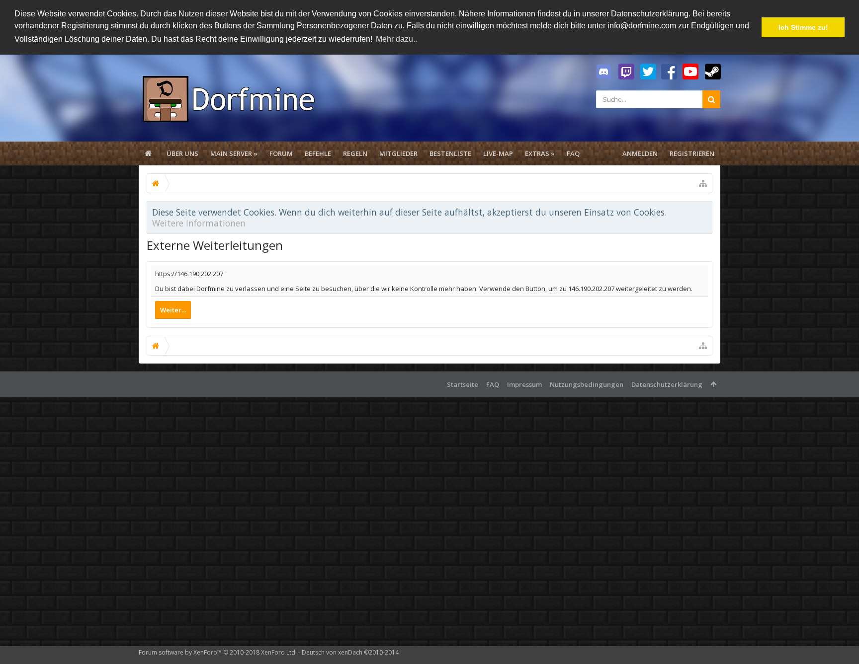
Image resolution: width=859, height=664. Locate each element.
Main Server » (234, 153)
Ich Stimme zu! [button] (803, 27)
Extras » (540, 153)
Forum (281, 153)
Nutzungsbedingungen (586, 384)
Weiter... (173, 309)
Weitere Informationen (199, 223)
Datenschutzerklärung (666, 384)
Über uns (182, 153)
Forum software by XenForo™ (218, 652)
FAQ (573, 153)
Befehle (318, 153)
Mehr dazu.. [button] (396, 39)
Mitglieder (398, 153)
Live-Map (498, 153)
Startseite (462, 384)
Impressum (524, 384)
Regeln (355, 153)
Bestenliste (450, 153)
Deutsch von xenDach (350, 652)
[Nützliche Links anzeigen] (703, 183)
